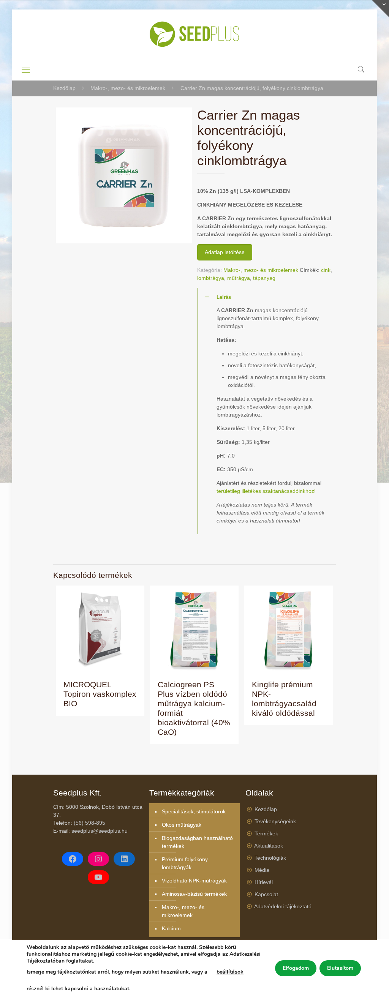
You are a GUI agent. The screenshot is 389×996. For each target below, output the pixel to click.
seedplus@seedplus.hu (99, 831)
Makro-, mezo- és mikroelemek (127, 88)
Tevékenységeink (275, 821)
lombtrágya (210, 278)
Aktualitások (268, 846)
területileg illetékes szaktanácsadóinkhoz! (266, 491)
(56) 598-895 (89, 823)
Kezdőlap (64, 88)
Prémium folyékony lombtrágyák (185, 863)
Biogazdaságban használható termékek (197, 842)
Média (262, 870)
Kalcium (171, 928)
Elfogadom (296, 968)
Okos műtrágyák (181, 825)
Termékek (266, 833)
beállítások (230, 971)
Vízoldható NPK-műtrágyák (194, 881)
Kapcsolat (266, 894)
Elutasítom (340, 968)
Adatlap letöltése (225, 252)
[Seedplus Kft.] (194, 34)
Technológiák (270, 858)
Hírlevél (264, 882)
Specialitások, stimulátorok (194, 811)
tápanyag (264, 278)
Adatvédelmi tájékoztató (283, 906)
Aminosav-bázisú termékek (194, 894)
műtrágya (238, 278)
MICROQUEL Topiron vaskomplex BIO (99, 694)
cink (325, 270)
